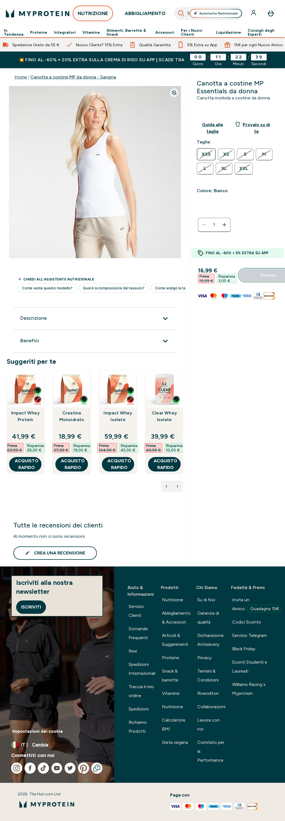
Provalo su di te (256, 128)
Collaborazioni (211, 706)
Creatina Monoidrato (71, 416)
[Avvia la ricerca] (181, 13)
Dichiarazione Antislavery (210, 640)
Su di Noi (206, 599)
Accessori (164, 32)
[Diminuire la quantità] (204, 224)
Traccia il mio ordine (141, 691)
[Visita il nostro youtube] (56, 768)
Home (20, 77)
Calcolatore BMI (173, 724)
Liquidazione (228, 32)
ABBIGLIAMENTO (145, 13)
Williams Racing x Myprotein (249, 689)
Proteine (38, 32)
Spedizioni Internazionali (142, 669)
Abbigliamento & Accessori (176, 617)
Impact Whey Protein (25, 416)
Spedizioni (139, 709)
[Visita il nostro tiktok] (43, 768)
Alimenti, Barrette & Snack (126, 32)
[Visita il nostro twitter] (70, 768)
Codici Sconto (246, 622)
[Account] (254, 13)
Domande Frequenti (138, 633)
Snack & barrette (170, 675)
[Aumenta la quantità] (224, 224)
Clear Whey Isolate (164, 416)
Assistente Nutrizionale (218, 13)
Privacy (204, 657)
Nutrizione (172, 599)
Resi (133, 651)
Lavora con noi (208, 724)
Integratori (65, 32)
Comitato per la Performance (210, 751)
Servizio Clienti (136, 611)
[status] (214, 224)
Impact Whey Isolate (118, 416)
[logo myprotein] (37, 13)
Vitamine (91, 32)
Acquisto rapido (26, 464)
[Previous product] (166, 486)
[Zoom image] (174, 92)
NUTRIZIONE (93, 13)
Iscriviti (31, 607)
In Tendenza (13, 32)
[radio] (206, 154)
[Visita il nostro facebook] (30, 768)
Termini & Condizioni (207, 675)
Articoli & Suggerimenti (175, 640)
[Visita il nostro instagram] (16, 768)
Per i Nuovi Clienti (191, 32)
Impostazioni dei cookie (37, 731)
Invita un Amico (255, 604)
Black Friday (243, 648)
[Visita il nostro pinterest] (83, 768)
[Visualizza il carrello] (270, 13)
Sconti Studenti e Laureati (249, 666)
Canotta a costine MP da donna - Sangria (73, 77)
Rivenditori (207, 693)
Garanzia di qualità (208, 617)
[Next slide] (182, 434)
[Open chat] (96, 768)
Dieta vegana (175, 742)
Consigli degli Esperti (261, 32)
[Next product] (177, 486)
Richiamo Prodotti (138, 727)
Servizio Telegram (249, 635)
